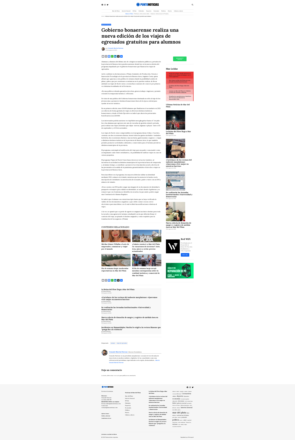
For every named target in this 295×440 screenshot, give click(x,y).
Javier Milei (174, 409)
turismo (113, 343)
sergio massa (174, 422)
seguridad (189, 420)
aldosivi (174, 391)
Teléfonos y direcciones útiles (141, 13)
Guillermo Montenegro (184, 405)
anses (177, 391)
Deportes (148, 11)
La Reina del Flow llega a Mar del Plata (117, 289)
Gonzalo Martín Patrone (115, 48)
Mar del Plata (116, 11)
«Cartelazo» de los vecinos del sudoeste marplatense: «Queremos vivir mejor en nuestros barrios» (129, 298)
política (175, 420)
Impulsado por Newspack (187, 437)
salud (184, 420)
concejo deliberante (176, 393)
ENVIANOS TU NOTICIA (179, 59)
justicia (179, 409)
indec (191, 405)
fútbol (174, 403)
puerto (181, 420)
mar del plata (179, 412)
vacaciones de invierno (176, 426)
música (174, 415)
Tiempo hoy (188, 422)
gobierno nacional (181, 403)
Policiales (141, 11)
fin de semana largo (189, 401)
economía (176, 399)
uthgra (185, 424)
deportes (180, 396)
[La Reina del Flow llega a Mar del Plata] (175, 120)
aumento (186, 391)
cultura (174, 396)
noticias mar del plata (183, 415)
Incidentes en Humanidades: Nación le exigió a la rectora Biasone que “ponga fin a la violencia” (131, 328)
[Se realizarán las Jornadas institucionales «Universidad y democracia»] (175, 181)
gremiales (189, 403)
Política (163, 11)
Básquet (190, 391)
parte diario (174, 417)
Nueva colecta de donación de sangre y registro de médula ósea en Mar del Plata (129, 318)
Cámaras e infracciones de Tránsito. (159, 13)
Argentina (182, 391)
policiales (184, 417)
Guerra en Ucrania (176, 405)
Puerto (170, 11)
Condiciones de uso (106, 418)
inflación (174, 407)
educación (174, 401)
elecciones (181, 401)
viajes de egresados (122, 343)
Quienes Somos (105, 413)
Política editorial (105, 416)
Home (102, 16)
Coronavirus (186, 394)
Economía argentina (185, 399)
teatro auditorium (181, 422)
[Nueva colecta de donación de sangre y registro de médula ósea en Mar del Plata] (175, 212)
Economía (156, 11)
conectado (116, 375)
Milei (188, 413)
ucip (179, 424)
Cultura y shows (178, 11)
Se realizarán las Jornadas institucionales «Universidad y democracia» (126, 308)
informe (178, 407)
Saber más (185, 254)
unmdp (182, 424)
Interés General (126, 11)
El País (134, 11)
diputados (186, 396)
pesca (179, 417)
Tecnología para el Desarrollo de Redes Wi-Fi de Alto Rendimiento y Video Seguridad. (186, 247)
